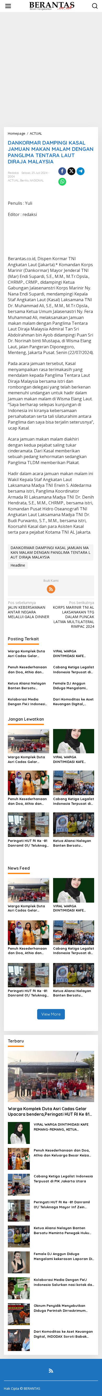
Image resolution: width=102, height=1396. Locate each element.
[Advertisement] (51, 70)
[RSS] (51, 589)
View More (51, 1014)
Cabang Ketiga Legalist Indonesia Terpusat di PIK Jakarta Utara (73, 669)
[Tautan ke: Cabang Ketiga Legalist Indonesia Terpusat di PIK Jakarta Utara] (19, 1184)
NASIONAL (37, 180)
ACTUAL (13, 180)
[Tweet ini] (71, 171)
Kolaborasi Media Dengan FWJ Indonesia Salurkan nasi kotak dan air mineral (27, 701)
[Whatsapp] (62, 182)
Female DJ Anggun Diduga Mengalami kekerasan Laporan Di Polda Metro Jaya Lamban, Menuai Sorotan (72, 685)
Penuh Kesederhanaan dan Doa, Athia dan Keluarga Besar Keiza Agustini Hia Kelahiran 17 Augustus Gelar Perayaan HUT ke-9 (27, 669)
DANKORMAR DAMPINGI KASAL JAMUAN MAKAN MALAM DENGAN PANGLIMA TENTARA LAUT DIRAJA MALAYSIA (50, 552)
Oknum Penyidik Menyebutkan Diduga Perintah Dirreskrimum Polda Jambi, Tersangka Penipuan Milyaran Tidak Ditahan (63, 1308)
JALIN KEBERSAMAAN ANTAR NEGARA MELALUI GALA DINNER (28, 609)
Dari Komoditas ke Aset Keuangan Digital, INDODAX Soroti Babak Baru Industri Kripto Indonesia (73, 701)
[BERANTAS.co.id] (52, 5)
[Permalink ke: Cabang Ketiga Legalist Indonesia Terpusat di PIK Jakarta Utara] (73, 782)
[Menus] (8, 6)
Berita (24, 180)
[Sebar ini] (62, 171)
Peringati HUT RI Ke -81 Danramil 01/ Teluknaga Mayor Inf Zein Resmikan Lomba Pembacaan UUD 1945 (28, 843)
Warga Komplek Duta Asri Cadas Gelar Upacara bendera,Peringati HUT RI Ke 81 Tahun (28, 653)
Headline (17, 565)
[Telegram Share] (80, 171)
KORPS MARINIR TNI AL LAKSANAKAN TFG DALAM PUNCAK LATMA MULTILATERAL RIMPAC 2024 (73, 614)
